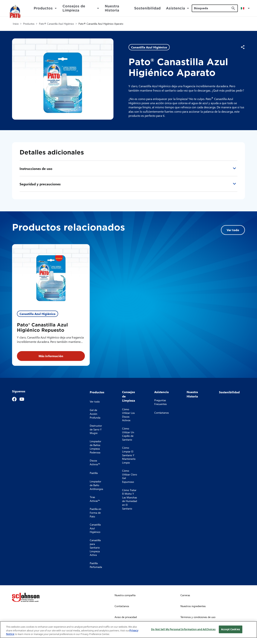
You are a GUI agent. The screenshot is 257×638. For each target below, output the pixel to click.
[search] (233, 8)
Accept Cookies (230, 629)
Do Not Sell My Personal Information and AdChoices (183, 629)
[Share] (242, 47)
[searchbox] (212, 8)
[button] (246, 8)
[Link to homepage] (15, 11)
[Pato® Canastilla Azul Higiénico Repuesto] (50, 275)
